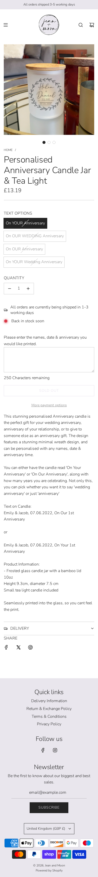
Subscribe (49, 807)
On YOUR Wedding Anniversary (34, 262)
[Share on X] (18, 648)
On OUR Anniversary (24, 249)
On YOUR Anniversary (25, 223)
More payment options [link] (49, 405)
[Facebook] (42, 750)
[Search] (80, 24)
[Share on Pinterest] (30, 648)
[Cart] (91, 24)
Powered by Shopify (49, 870)
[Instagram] (55, 750)
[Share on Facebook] (6, 648)
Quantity (14, 278)
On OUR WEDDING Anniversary (35, 236)
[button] (43, 142)
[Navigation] (5, 24)
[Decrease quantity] (9, 288)
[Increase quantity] (28, 288)
